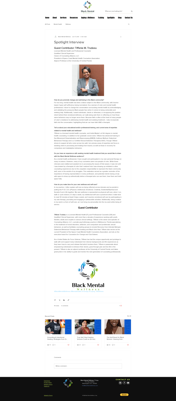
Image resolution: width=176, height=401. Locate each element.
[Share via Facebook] (55, 300)
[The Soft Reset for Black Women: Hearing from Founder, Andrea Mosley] (117, 326)
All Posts (47, 24)
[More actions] (121, 37)
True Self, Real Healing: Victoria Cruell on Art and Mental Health (86, 338)
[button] (129, 24)
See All (129, 316)
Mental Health (58, 24)
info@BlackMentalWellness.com (90, 385)
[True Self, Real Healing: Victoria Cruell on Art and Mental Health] (88, 326)
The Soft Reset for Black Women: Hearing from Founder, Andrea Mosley (115, 338)
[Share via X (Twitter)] (59, 300)
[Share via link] (68, 300)
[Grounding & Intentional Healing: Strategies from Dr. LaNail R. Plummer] (58, 326)
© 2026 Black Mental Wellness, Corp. (89, 395)
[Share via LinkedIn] (64, 300)
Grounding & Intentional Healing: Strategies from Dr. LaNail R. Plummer (57, 338)
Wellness (68, 24)
